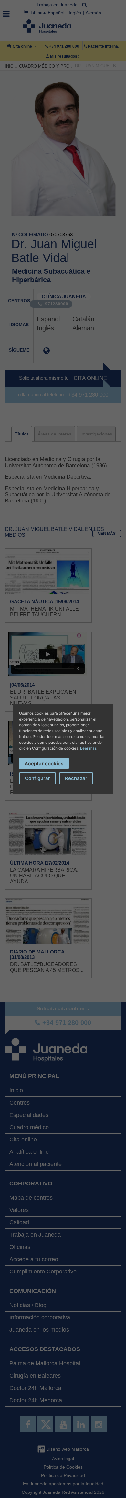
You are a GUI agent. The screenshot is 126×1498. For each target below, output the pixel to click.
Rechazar (76, 778)
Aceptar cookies (44, 763)
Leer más (88, 748)
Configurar (37, 778)
